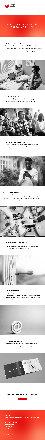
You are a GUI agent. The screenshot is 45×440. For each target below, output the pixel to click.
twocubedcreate (9, 424)
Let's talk (22, 399)
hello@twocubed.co (10, 428)
